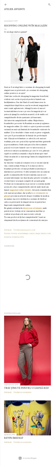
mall (49, 233)
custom (32, 233)
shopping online (18, 237)
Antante (14, 233)
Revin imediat (13, 437)
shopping (7, 237)
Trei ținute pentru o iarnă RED (26, 388)
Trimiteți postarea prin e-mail (24, 230)
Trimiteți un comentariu (22, 392)
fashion (43, 233)
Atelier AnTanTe (14, 9)
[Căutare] (49, 4)
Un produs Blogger (30, 458)
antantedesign (23, 233)
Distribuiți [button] (8, 230)
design (38, 233)
